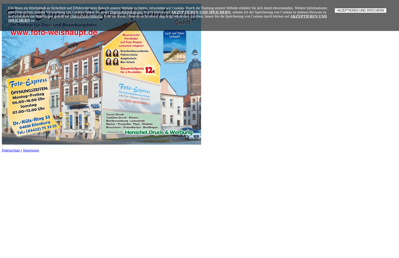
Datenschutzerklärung (126, 12)
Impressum (31, 150)
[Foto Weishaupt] (101, 143)
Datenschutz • (12, 150)
